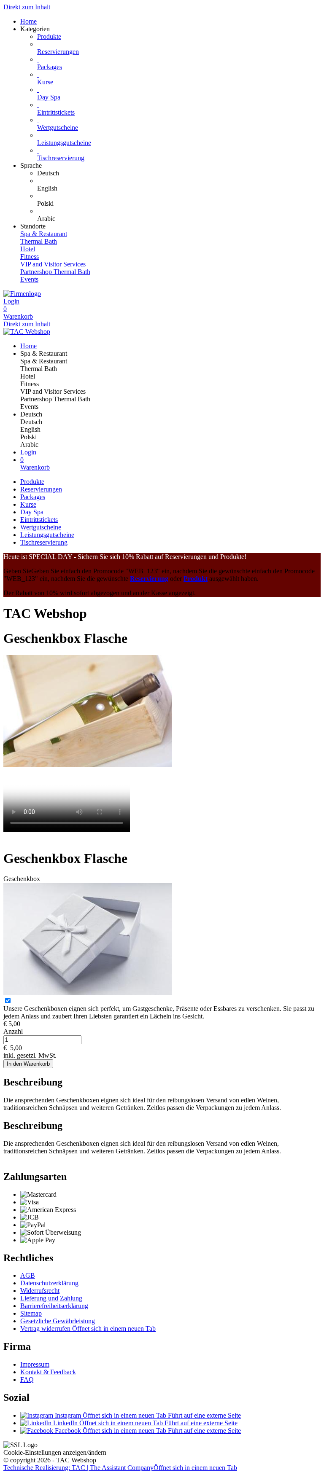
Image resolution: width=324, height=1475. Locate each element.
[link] (179, 173)
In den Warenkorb (28, 1064)
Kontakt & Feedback (48, 1372)
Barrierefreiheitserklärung (54, 1305)
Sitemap (31, 1313)
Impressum (34, 1364)
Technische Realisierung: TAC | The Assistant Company (120, 1467)
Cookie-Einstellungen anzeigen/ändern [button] (54, 1452)
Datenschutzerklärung (49, 1283)
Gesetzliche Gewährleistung (57, 1321)
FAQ (27, 1379)
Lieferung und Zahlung (51, 1298)
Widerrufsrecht (39, 1290)
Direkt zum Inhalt (26, 7)
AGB (27, 1275)
